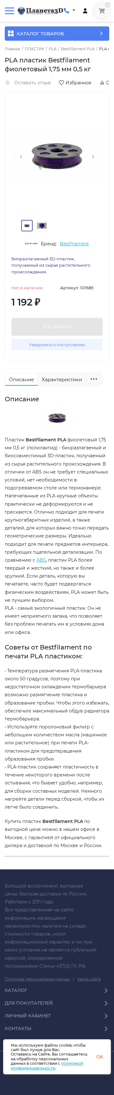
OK (99, 1057)
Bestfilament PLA (78, 49)
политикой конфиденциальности (47, 1065)
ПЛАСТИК (34, 49)
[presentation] (21, 156)
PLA (53, 49)
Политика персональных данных (37, 979)
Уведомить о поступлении (57, 344)
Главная (12, 49)
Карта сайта (89, 979)
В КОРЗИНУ (57, 327)
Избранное (79, 83)
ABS (41, 560)
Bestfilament (74, 244)
